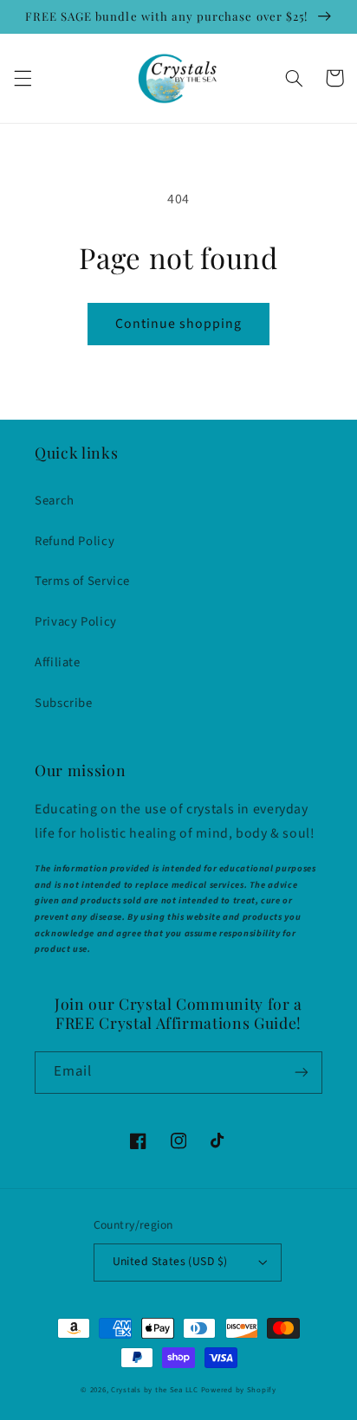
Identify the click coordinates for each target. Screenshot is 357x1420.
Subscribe (64, 703)
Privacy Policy (76, 622)
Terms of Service (82, 581)
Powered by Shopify (238, 1390)
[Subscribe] (301, 1072)
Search (55, 501)
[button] (22, 78)
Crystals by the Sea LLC (154, 1390)
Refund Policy (74, 541)
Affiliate (58, 662)
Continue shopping (179, 323)
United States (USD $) (170, 1261)
